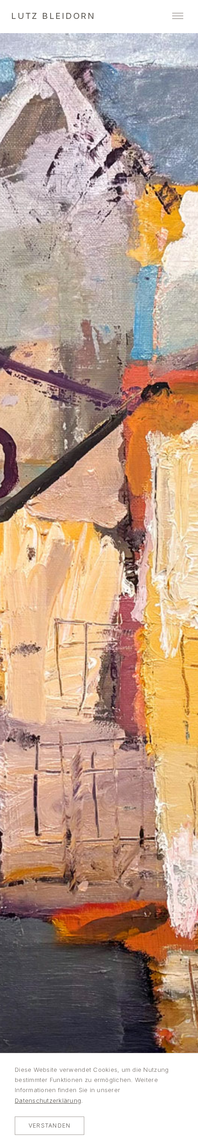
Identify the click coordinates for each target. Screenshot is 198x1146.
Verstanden (49, 1125)
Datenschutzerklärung (48, 1100)
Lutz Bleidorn (53, 16)
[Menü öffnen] (178, 16)
